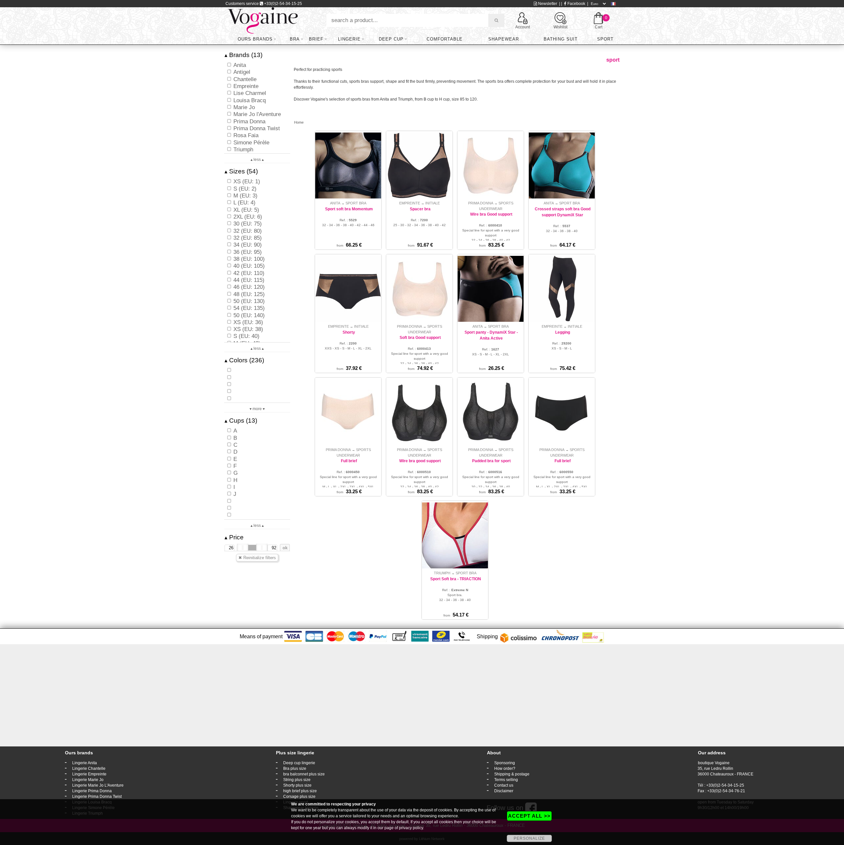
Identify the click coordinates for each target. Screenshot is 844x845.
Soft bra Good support (420, 337)
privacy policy (411, 828)
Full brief (349, 461)
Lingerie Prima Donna (92, 791)
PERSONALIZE (529, 838)
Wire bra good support (420, 461)
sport (605, 39)
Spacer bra (420, 209)
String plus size (297, 779)
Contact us (503, 785)
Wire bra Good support (491, 214)
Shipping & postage (511, 774)
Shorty (349, 332)
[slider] (242, 547)
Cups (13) (241, 420)
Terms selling (506, 779)
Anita (335, 203)
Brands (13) (243, 54)
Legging (562, 332)
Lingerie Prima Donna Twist (97, 796)
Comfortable (445, 39)
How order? (504, 768)
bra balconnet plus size (304, 774)
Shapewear (503, 39)
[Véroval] (262, 20)
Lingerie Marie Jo (88, 779)
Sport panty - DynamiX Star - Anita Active (491, 335)
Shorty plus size (297, 785)
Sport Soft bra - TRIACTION (455, 579)
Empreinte (409, 203)
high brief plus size (300, 791)
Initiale (432, 203)
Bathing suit (561, 39)
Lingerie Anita (84, 763)
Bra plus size (294, 768)
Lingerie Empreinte (89, 774)
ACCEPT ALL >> (529, 816)
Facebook (575, 3)
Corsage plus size (299, 796)
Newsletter (547, 3)
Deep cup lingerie (299, 763)
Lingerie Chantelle (89, 768)
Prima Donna (480, 203)
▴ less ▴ (257, 159)
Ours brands (255, 39)
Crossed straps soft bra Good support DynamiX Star (562, 212)
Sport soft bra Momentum (349, 209)
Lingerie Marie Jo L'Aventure (98, 785)
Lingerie (349, 39)
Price (234, 537)
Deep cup (391, 39)
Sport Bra (466, 573)
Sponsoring (504, 763)
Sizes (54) (241, 171)
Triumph (442, 573)
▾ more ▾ (257, 409)
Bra (295, 39)
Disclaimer (503, 791)
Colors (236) (244, 360)
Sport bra (356, 203)
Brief (316, 39)
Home (299, 122)
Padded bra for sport (491, 461)
